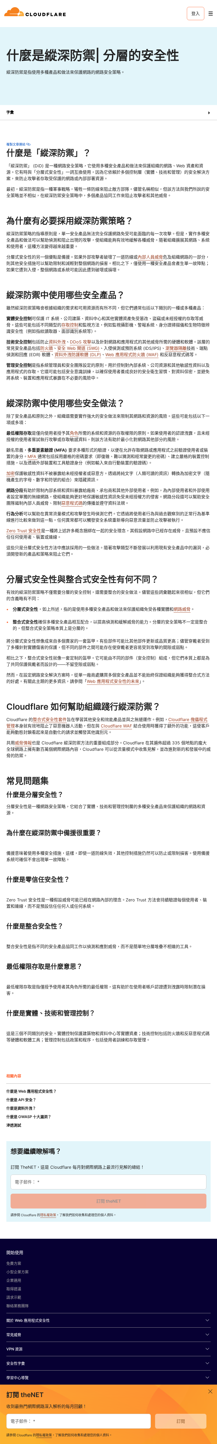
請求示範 (13, 1297)
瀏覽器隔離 (176, 348)
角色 (74, 433)
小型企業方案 (17, 1272)
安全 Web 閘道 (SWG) (78, 348)
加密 (10, 473)
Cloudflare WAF (116, 725)
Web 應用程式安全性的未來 (113, 681)
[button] (108, 112)
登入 (195, 13)
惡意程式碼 (72, 503)
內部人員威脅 (150, 257)
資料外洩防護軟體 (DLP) (78, 354)
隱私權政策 (48, 1215)
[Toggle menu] (211, 13)
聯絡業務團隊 (17, 1305)
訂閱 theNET (108, 1201)
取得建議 (13, 1288)
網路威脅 (182, 609)
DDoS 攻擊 (80, 341)
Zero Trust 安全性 (23, 530)
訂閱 (181, 1421)
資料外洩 (57, 341)
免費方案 (13, 1263)
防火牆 (46, 348)
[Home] (35, 13)
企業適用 (13, 1280)
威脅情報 (23, 742)
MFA (33, 456)
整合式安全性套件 (50, 719)
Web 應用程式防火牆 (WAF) (132, 354)
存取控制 (69, 325)
